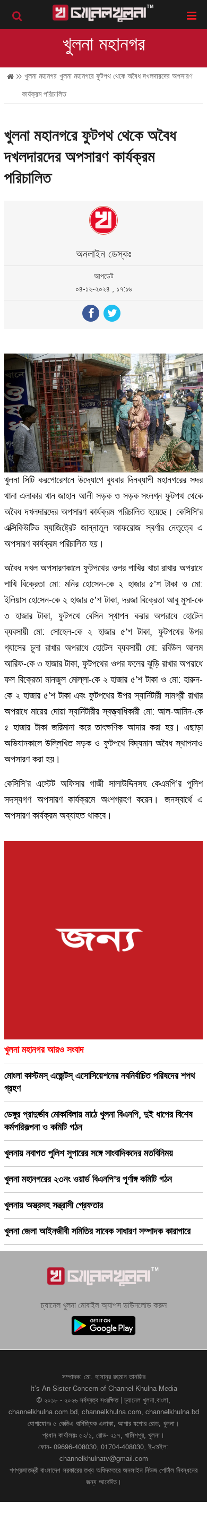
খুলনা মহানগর (104, 44)
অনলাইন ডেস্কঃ (103, 254)
